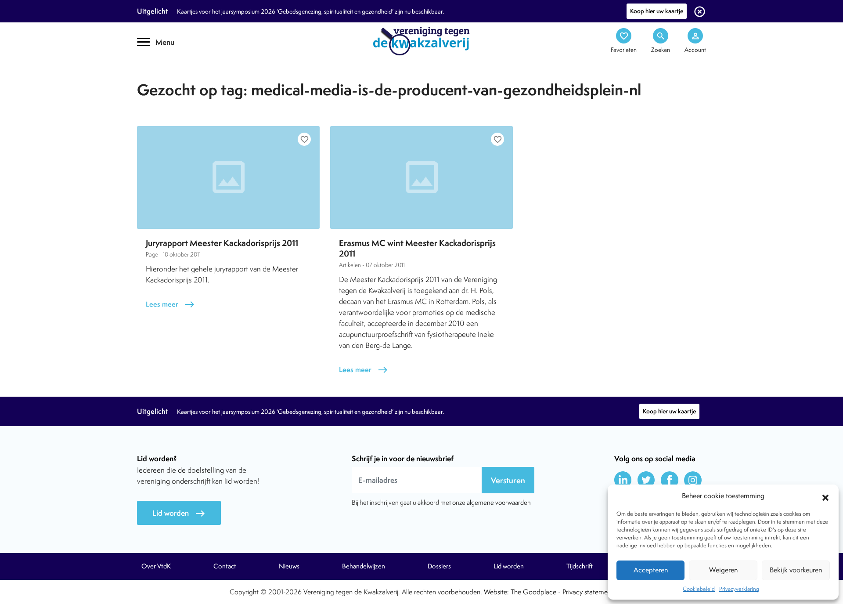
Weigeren (723, 570)
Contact (224, 566)
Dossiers (439, 566)
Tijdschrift (167, 77)
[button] (825, 496)
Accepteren (651, 570)
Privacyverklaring (739, 589)
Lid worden (178, 513)
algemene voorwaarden (499, 502)
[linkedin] (623, 480)
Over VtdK (156, 566)
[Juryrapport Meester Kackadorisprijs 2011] (228, 177)
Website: (496, 592)
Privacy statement (587, 592)
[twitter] (646, 480)
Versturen (508, 480)
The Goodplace (533, 592)
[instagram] (693, 480)
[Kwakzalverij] (421, 40)
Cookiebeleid (699, 589)
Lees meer (170, 304)
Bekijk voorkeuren (796, 570)
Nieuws (289, 566)
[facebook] (669, 480)
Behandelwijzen (363, 566)
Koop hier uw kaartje (656, 11)
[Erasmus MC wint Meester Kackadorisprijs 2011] (421, 177)
